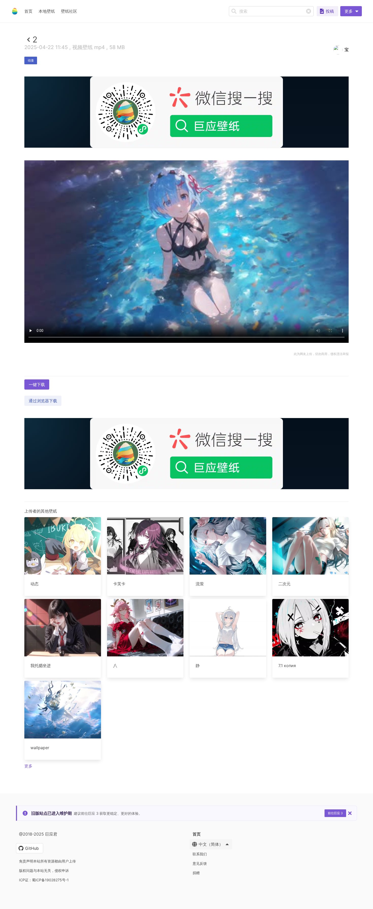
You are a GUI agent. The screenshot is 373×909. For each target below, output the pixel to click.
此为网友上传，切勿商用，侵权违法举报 (321, 354)
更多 (28, 765)
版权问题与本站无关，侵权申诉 (44, 870)
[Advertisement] (186, 184)
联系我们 (200, 854)
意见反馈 (200, 863)
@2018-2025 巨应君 (38, 834)
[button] (351, 11)
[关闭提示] (350, 813)
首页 (28, 11)
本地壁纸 (47, 11)
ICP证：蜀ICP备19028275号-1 (44, 880)
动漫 (31, 60)
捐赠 (196, 873)
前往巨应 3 (335, 813)
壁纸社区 (69, 11)
